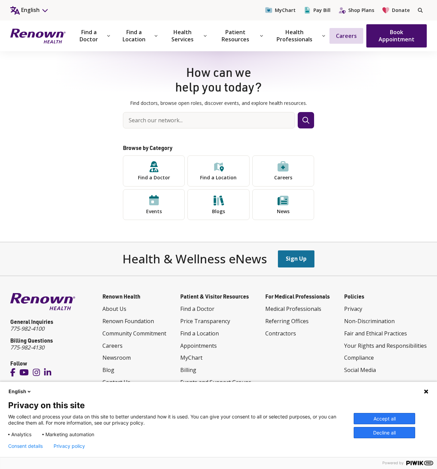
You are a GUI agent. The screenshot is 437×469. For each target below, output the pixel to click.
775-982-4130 (27, 347)
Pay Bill (321, 10)
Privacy (353, 309)
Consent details (25, 446)
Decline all (384, 433)
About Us (114, 309)
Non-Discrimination (369, 321)
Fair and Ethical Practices (375, 333)
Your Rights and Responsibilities (385, 345)
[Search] (420, 10)
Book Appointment (396, 35)
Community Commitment (134, 333)
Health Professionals (294, 35)
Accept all (384, 419)
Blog (108, 370)
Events (154, 211)
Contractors (280, 333)
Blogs (218, 211)
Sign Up (296, 258)
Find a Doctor (89, 35)
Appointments (198, 345)
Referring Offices (287, 321)
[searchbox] (209, 120)
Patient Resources (235, 35)
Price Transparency (205, 321)
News (283, 211)
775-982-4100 (27, 328)
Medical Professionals (293, 309)
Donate (401, 10)
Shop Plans (361, 10)
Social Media (360, 370)
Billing (188, 370)
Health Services (182, 35)
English (17, 391)
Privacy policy (69, 446)
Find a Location (134, 35)
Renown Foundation (128, 321)
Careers (346, 36)
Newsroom (116, 357)
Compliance (359, 357)
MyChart (285, 10)
